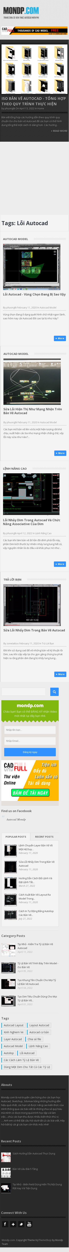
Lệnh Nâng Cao (43, 533)
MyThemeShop (43, 1240)
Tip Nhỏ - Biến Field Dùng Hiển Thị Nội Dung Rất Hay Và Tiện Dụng (37, 1186)
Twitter (21, 1224)
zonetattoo (13, 643)
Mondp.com (8, 1240)
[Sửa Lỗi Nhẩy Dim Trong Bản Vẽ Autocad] (32, 605)
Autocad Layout (14, 1025)
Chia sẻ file (34, 1039)
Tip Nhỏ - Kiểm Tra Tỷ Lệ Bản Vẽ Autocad (35, 946)
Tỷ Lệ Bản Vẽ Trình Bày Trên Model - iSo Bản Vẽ (38, 965)
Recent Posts (44, 836)
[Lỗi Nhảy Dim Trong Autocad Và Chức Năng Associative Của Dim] (31, 494)
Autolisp (9, 1053)
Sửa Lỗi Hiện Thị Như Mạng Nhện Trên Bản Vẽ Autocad (32, 411)
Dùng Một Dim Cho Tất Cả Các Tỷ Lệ (27, 1067)
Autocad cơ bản (39, 1032)
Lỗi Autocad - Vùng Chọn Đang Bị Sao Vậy (34, 294)
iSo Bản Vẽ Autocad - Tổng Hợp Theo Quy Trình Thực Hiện (34, 101)
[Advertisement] (34, 178)
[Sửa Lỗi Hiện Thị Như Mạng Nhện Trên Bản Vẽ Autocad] (32, 382)
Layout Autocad (39, 1025)
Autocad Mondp (16, 819)
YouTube (29, 1224)
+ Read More (59, 131)
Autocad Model (48, 307)
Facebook (5, 1224)
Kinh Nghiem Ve (14, 1032)
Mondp (21, 13)
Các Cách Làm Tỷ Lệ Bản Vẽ (21, 1060)
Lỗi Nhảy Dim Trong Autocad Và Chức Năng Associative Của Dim (31, 522)
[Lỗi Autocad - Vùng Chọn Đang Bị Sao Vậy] (31, 267)
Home (40, 108)
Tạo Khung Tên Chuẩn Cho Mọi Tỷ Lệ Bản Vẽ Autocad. (37, 982)
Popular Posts (16, 836)
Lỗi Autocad (27, 1053)
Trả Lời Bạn (48, 643)
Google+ (13, 1224)
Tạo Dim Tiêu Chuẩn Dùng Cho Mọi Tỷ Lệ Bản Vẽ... (37, 998)
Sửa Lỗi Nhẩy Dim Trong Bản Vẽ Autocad (34, 630)
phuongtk (10, 108)
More (61, 338)
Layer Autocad (13, 1039)
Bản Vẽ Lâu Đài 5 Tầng (25, 1169)
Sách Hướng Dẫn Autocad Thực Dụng (34, 1153)
